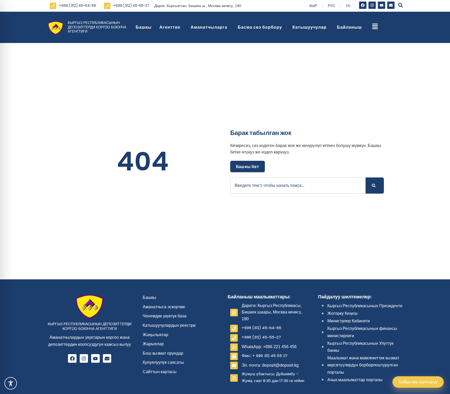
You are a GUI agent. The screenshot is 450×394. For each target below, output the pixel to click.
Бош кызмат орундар (163, 353)
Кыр (313, 5)
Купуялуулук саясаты (163, 362)
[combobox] (298, 185)
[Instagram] (372, 5)
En (348, 5)
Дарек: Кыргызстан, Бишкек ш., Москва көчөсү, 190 (197, 6)
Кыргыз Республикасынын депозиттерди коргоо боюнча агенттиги (97, 27)
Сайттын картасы (160, 372)
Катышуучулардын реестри (169, 325)
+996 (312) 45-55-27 (131, 5)
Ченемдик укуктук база (164, 316)
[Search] (375, 185)
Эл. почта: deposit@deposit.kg (270, 365)
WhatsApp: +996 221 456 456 (269, 346)
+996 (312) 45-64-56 (77, 5)
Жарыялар (153, 344)
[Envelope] (391, 5)
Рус (331, 5)
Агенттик (169, 27)
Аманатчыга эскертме (164, 307)
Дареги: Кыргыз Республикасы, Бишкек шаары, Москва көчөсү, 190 (272, 312)
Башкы (144, 27)
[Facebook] (362, 5)
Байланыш (349, 27)
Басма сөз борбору (260, 27)
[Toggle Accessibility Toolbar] (10, 383)
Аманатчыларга (209, 27)
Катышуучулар (309, 27)
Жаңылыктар (155, 335)
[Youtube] (381, 5)
